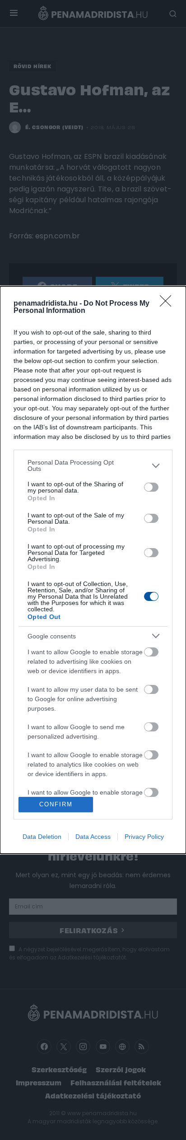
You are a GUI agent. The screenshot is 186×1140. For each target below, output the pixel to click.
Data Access (93, 836)
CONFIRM (56, 804)
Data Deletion (42, 836)
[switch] (151, 487)
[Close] (168, 303)
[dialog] (93, 570)
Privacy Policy (144, 836)
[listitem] (93, 465)
